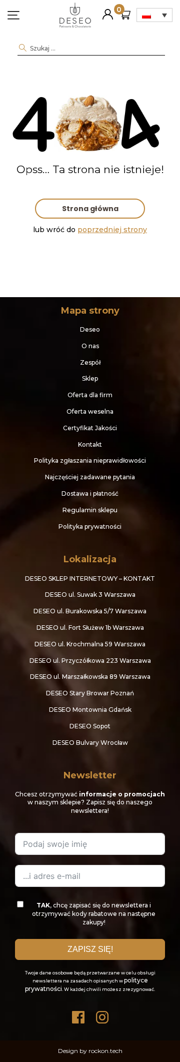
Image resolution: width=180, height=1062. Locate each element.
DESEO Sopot (90, 726)
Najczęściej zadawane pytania (90, 477)
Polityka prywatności (90, 526)
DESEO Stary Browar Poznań (90, 693)
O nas (90, 346)
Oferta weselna (90, 411)
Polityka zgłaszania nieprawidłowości (90, 460)
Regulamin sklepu (90, 510)
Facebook (78, 1014)
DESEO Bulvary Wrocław (90, 742)
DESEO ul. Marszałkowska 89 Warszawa (90, 676)
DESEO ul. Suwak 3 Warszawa (90, 594)
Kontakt (90, 444)
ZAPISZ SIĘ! (90, 949)
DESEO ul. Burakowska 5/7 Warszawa (90, 611)
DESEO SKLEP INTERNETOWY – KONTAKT (90, 578)
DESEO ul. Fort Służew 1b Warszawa (90, 627)
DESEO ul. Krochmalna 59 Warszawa (90, 644)
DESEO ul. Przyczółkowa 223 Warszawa (90, 660)
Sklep (90, 378)
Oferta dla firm (90, 395)
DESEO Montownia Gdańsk (90, 709)
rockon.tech (105, 1050)
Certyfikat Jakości (90, 428)
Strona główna (90, 209)
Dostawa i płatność (90, 493)
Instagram (102, 1014)
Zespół (90, 362)
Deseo (90, 329)
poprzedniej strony (112, 229)
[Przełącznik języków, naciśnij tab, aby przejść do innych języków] (154, 15)
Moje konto (107, 10)
